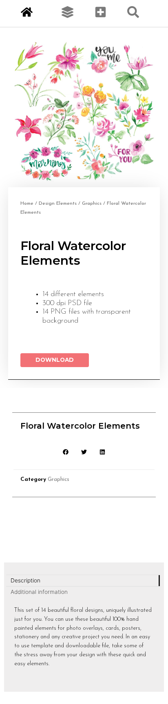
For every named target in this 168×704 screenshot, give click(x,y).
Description (25, 580)
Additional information (39, 592)
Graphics (92, 203)
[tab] (83, 581)
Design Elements (58, 203)
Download (54, 359)
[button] (66, 452)
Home (26, 203)
